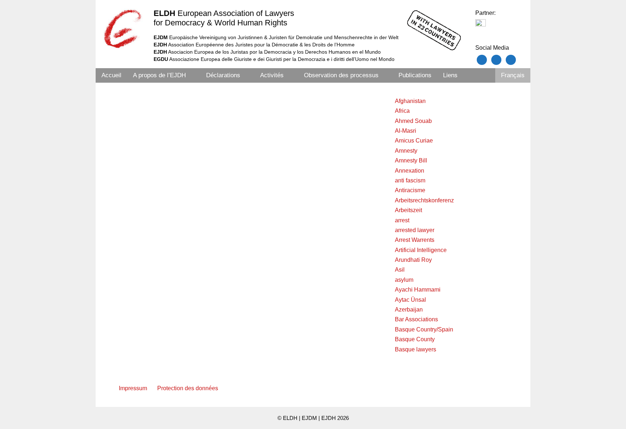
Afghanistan (410, 101)
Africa (402, 111)
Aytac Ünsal (410, 300)
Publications (414, 75)
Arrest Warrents (414, 240)
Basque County (415, 339)
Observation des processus (341, 75)
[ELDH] (123, 29)
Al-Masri (405, 131)
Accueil (111, 75)
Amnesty (406, 151)
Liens (450, 75)
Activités (272, 75)
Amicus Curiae (414, 140)
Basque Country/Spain (424, 329)
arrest (402, 220)
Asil (400, 270)
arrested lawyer (414, 230)
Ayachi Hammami (418, 289)
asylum (404, 280)
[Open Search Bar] (485, 75)
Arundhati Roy (413, 260)
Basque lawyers (415, 349)
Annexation (409, 171)
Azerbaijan (409, 309)
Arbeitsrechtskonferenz (424, 200)
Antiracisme (410, 190)
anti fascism (410, 180)
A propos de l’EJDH (159, 75)
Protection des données (187, 388)
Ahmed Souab (413, 121)
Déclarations (223, 75)
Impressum (133, 388)
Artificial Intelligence (421, 250)
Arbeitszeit (408, 210)
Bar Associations (416, 319)
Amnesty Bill (411, 160)
